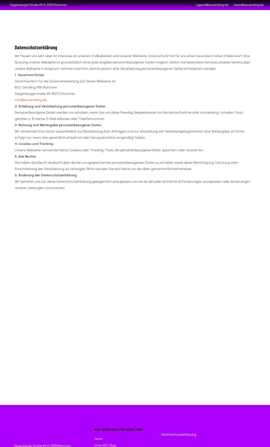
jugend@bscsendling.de (212, 5)
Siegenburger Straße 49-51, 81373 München (38, 5)
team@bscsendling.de (249, 5)
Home (98, 439)
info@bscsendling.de (31, 100)
